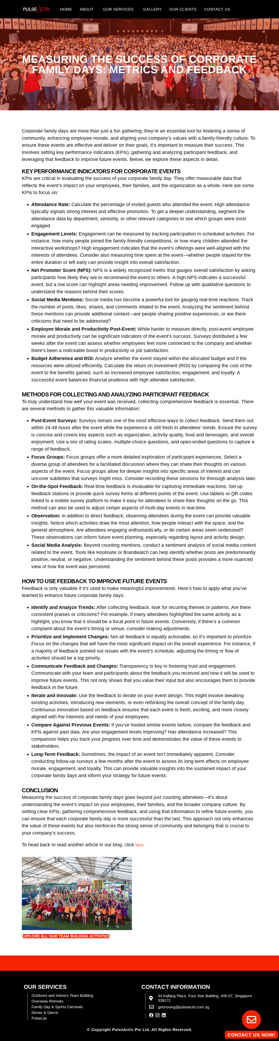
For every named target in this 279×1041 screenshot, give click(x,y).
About (87, 9)
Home (66, 9)
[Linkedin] (164, 1015)
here (139, 845)
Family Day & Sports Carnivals (57, 1007)
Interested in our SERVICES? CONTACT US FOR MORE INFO (139, 964)
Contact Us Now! (251, 1034)
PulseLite (39, 1018)
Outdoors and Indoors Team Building (62, 995)
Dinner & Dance (45, 1012)
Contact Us (217, 9)
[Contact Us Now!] (251, 1019)
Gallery (152, 9)
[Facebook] (151, 1015)
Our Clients (183, 9)
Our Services (118, 9)
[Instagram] (157, 1015)
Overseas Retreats (47, 1001)
